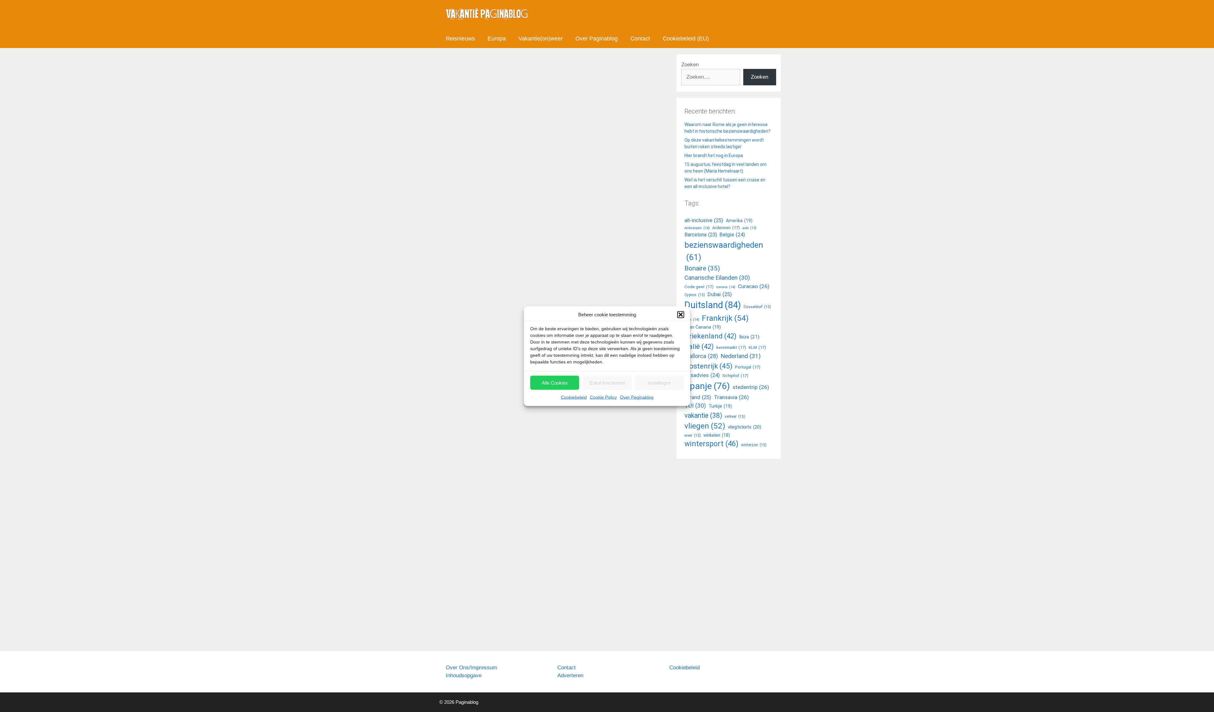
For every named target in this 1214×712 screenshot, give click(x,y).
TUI (695, 405)
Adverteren (570, 675)
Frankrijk (725, 318)
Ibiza (749, 337)
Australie (461, 365)
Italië (699, 346)
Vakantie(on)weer (540, 38)
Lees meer (464, 339)
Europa (496, 38)
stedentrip (751, 387)
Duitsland (712, 305)
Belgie (732, 235)
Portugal (747, 367)
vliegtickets (744, 427)
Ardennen (726, 227)
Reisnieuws (460, 38)
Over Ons (457, 668)
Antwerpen (697, 228)
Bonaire (702, 268)
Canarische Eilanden (717, 277)
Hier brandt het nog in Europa (713, 155)
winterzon (754, 445)
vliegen (704, 425)
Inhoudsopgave (463, 675)
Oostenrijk (708, 366)
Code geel (699, 286)
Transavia (731, 397)
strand (697, 397)
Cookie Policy (603, 397)
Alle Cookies (555, 382)
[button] (681, 314)
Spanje (707, 386)
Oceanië (461, 621)
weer (692, 435)
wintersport (711, 444)
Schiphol (735, 375)
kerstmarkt (731, 347)
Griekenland (710, 336)
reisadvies (702, 375)
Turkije (720, 406)
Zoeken (690, 65)
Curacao (753, 286)
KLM (757, 347)
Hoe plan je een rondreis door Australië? (479, 417)
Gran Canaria (702, 327)
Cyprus (694, 295)
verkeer (735, 416)
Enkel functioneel (607, 382)
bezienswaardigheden (723, 251)
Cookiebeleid (574, 397)
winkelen (716, 435)
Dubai (720, 294)
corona (725, 287)
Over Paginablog (636, 397)
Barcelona (700, 235)
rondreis (518, 628)
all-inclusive (703, 220)
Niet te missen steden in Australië (516, 119)
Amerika (739, 220)
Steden (460, 358)
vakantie (703, 415)
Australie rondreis (489, 365)
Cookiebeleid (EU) (686, 38)
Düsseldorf (757, 307)
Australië (480, 621)
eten (691, 319)
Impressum (483, 668)
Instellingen (659, 382)
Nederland (740, 356)
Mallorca (701, 356)
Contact (640, 38)
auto (749, 228)
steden (517, 365)
